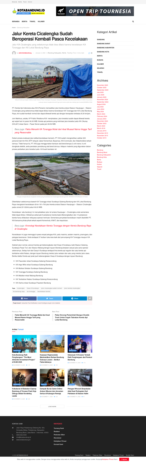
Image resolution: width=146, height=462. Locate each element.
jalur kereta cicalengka (72, 288)
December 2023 (102, 121)
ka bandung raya (19, 291)
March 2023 (101, 126)
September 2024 (102, 102)
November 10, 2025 (74, 396)
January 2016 (101, 131)
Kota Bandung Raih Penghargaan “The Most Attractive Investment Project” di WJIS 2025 (23, 358)
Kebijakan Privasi (60, 441)
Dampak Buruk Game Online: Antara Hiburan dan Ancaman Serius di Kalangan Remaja (51, 391)
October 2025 (101, 87)
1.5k (56, 365)
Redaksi (57, 431)
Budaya (100, 60)
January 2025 (101, 97)
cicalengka (20, 288)
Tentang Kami (59, 428)
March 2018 (101, 128)
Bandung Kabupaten (23, 27)
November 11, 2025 (47, 396)
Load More (52, 406)
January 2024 (101, 119)
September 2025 (102, 90)
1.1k (28, 365)
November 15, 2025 (74, 362)
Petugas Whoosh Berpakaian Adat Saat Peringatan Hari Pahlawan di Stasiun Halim (79, 391)
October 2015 (101, 138)
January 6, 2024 (40, 53)
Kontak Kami (58, 444)
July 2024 (100, 107)
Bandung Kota (103, 52)
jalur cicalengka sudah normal (51, 288)
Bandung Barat (103, 43)
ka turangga (31, 291)
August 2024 (101, 104)
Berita (20, 2)
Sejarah (100, 68)
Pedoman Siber (59, 435)
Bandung (17, 350)
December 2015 (102, 133)
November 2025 (102, 85)
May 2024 (100, 111)
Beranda (14, 2)
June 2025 (100, 95)
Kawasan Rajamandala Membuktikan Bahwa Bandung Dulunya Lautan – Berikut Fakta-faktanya (52, 358)
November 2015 (102, 135)
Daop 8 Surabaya (33, 288)
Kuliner (30, 2)
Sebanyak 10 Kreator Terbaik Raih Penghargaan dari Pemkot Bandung (80, 357)
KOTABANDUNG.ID (22, 455)
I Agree (124, 459)
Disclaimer (57, 438)
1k (83, 396)
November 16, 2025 (19, 365)
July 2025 (100, 92)
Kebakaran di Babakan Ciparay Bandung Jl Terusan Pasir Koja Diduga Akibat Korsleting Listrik (24, 392)
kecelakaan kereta (44, 291)
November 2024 (102, 99)
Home (14, 27)
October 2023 (101, 123)
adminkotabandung (25, 53)
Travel (25, 2)
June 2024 (100, 109)
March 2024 (101, 114)
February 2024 (102, 116)
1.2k (28, 399)
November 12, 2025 (19, 399)
